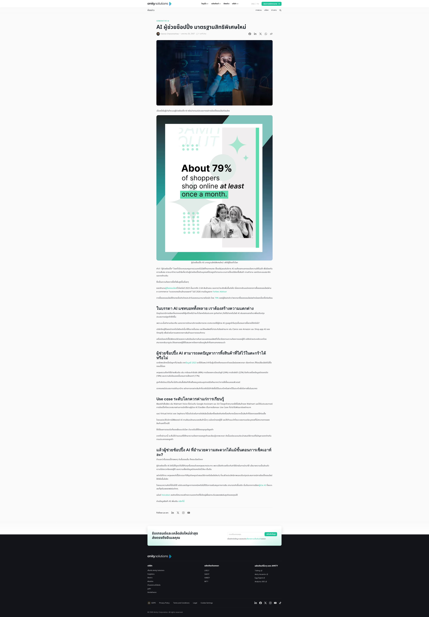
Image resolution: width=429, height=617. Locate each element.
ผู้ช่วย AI (262, 485)
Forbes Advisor (220, 291)
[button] (205, 4)
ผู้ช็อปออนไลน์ (171, 288)
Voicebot (166, 495)
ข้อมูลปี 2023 (191, 362)
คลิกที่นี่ (181, 501)
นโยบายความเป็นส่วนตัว (253, 539)
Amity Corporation (161, 612)
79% (217, 298)
